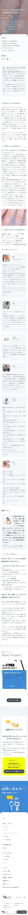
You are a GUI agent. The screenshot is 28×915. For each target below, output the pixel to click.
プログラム (5, 826)
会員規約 (5, 848)
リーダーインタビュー (9, 50)
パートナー (5, 830)
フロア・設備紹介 (7, 839)
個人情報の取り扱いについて (7, 907)
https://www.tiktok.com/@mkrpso (14, 451)
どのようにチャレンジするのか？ (12, 45)
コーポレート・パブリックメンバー (11, 833)
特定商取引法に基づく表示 (19, 903)
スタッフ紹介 (6, 836)
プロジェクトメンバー (9, 48)
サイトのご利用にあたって (7, 903)
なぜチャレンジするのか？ (10, 43)
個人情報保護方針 (6, 905)
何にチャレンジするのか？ (10, 41)
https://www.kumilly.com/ (11, 500)
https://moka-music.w (9, 449)
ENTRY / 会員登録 (21, 912)
